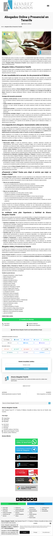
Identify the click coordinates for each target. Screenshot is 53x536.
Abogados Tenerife (7, 304)
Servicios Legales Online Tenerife (10, 288)
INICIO (2, 26)
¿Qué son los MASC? (8, 313)
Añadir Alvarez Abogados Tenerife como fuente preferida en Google (27, 329)
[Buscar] (49, 403)
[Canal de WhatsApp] (26, 442)
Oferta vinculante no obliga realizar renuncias (13, 308)
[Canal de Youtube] (26, 472)
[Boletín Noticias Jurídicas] (26, 480)
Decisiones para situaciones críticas (11, 298)
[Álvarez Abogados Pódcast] (26, 457)
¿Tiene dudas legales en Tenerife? (11, 296)
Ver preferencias (46, 532)
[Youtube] (31, 499)
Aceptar (24, 532)
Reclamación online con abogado (10, 293)
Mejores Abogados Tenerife (9, 277)
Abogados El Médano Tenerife (10, 281)
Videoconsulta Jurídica (8, 142)
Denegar (35, 532)
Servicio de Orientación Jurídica (10, 303)
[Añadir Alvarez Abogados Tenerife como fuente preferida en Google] (26, 488)
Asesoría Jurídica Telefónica (10, 149)
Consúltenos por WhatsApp (27, 319)
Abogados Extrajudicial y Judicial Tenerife (12, 275)
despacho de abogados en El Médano (25, 119)
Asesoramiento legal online (9, 285)
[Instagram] (24, 499)
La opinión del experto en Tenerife (11, 306)
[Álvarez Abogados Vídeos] (26, 465)
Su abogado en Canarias (8, 291)
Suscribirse (26, 368)
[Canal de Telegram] (26, 449)
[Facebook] (17, 499)
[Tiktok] (35, 499)
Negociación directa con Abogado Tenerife (13, 309)
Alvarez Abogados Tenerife (23, 89)
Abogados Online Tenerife (9, 283)
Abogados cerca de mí (8, 278)
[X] (21, 499)
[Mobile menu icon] (48, 5)
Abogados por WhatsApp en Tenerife (11, 286)
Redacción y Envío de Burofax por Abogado (13, 311)
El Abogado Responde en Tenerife (11, 295)
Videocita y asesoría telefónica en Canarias (13, 301)
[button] (50, 523)
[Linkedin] (28, 499)
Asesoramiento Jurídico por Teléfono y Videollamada (15, 299)
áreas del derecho (39, 222)
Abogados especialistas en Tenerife (11, 290)
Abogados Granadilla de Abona (10, 280)
